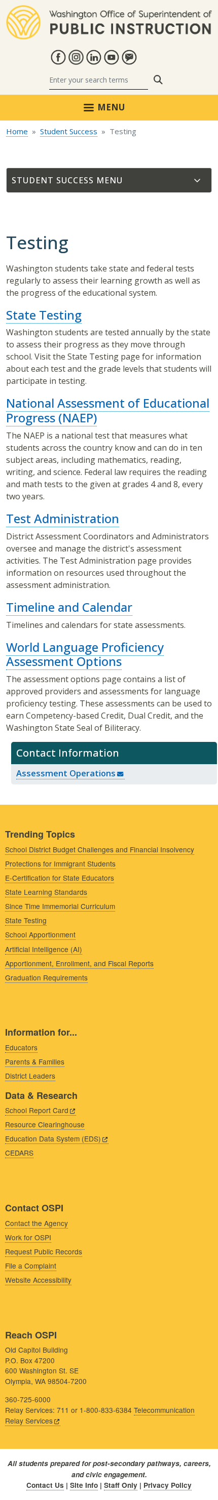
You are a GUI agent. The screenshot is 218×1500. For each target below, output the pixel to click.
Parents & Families (34, 1061)
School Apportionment (40, 934)
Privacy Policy (167, 1485)
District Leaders (30, 1076)
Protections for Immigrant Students (60, 863)
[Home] (109, 11)
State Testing (44, 314)
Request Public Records (43, 1251)
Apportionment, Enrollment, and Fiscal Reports (79, 963)
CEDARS (19, 1153)
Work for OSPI (28, 1237)
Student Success (68, 131)
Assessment (66, 773)
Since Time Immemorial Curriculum (60, 906)
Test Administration (62, 518)
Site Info (84, 1485)
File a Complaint (30, 1265)
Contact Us (45, 1485)
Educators (21, 1047)
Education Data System (53, 1138)
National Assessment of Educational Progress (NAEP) (107, 410)
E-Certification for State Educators (59, 878)
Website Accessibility (38, 1280)
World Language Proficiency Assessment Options (85, 654)
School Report (36, 1110)
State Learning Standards (46, 892)
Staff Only (120, 1485)
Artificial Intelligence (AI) (43, 949)
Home (17, 131)
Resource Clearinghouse (45, 1124)
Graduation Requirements (46, 977)
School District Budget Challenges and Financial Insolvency (99, 849)
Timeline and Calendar (69, 607)
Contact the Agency (36, 1223)
